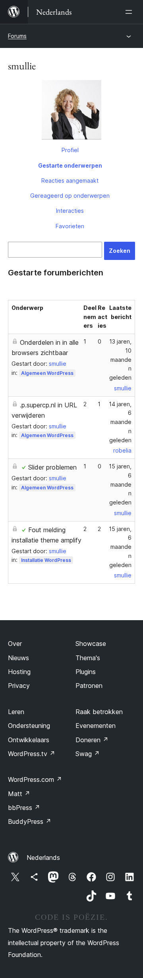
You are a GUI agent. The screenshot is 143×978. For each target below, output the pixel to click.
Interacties (70, 210)
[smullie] (71, 111)
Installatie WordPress (46, 560)
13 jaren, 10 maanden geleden (120, 359)
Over (15, 644)
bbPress (24, 808)
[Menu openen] (130, 12)
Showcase (90, 644)
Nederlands (43, 857)
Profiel (70, 150)
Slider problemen (52, 467)
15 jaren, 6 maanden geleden (120, 484)
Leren (16, 712)
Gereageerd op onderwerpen (70, 195)
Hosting (19, 672)
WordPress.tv (31, 754)
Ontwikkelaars (28, 740)
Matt (19, 794)
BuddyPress (29, 821)
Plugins (85, 672)
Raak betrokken (99, 712)
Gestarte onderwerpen (70, 165)
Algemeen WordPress (47, 373)
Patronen (88, 686)
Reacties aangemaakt (70, 180)
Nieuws (18, 658)
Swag (87, 754)
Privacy (19, 686)
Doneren (91, 740)
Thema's (87, 658)
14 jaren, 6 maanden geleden (120, 422)
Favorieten (70, 226)
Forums (17, 35)
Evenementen (95, 726)
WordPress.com (35, 779)
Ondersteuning (29, 726)
